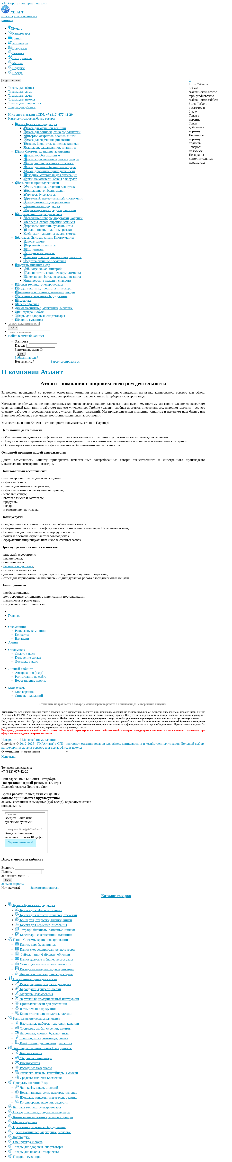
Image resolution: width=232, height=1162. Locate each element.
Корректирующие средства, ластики (46, 1013)
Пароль (20, 345)
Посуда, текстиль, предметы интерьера (41, 1112)
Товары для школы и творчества (36, 1151)
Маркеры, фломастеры (36, 994)
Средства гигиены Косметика (41, 1078)
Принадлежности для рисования (43, 1004)
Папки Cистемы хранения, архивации (40, 939)
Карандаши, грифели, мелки (40, 989)
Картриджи (21, 1137)
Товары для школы (21, 99)
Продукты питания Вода (30, 1082)
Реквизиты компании (30, 630)
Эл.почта (21, 341)
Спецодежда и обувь (27, 1142)
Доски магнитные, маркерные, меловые (42, 1132)
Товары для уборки (21, 107)
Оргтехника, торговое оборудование (39, 1127)
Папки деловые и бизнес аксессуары (46, 959)
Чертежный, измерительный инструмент (49, 999)
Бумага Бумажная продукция (34, 905)
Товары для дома (20, 91)
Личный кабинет (20, 669)
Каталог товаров (116, 895)
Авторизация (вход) (29, 672)
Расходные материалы (36, 1068)
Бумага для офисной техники (41, 910)
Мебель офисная (25, 1122)
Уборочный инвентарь (36, 1058)
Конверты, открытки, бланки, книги (46, 920)
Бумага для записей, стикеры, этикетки (48, 915)
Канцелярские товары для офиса (36, 1018)
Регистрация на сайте (30, 676)
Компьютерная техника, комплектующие (43, 1117)
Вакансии (22, 638)
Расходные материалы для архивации (47, 969)
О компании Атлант (32, 372)
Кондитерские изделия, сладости (44, 1102)
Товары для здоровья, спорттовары (38, 1147)
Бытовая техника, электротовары (37, 1107)
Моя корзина (24, 691)
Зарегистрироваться (65, 361)
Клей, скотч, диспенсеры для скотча (46, 1043)
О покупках (16, 649)
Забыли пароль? (26, 357)
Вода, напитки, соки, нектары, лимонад (48, 1092)
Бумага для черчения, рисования (43, 925)
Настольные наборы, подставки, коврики (49, 1023)
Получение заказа (28, 657)
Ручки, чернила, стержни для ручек (45, 984)
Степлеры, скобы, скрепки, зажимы (45, 1028)
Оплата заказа (25, 653)
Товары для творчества (24, 103)
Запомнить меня (27, 349)
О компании (17, 627)
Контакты (22, 634)
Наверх (6, 739)
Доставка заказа (26, 661)
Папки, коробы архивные (38, 944)
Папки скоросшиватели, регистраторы (47, 949)
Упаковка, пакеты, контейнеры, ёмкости (49, 1073)
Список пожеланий (29, 695)
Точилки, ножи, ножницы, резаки (44, 1038)
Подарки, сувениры (27, 1156)
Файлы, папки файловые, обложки (45, 954)
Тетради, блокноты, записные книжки (47, 930)
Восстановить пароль (30, 680)
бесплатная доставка (18, 566)
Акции (13, 642)
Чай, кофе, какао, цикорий (39, 1087)
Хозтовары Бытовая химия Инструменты (42, 1048)
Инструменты (30, 1063)
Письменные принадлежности (35, 979)
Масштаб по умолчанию (39, 739)
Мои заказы (16, 688)
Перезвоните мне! (20, 842)
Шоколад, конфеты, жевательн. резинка (48, 1097)
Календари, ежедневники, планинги (46, 935)
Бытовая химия (31, 1053)
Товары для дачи (20, 95)
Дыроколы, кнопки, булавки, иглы (44, 1033)
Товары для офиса (21, 87)
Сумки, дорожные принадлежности (46, 964)
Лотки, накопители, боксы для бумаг (46, 974)
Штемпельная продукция (38, 1008)
